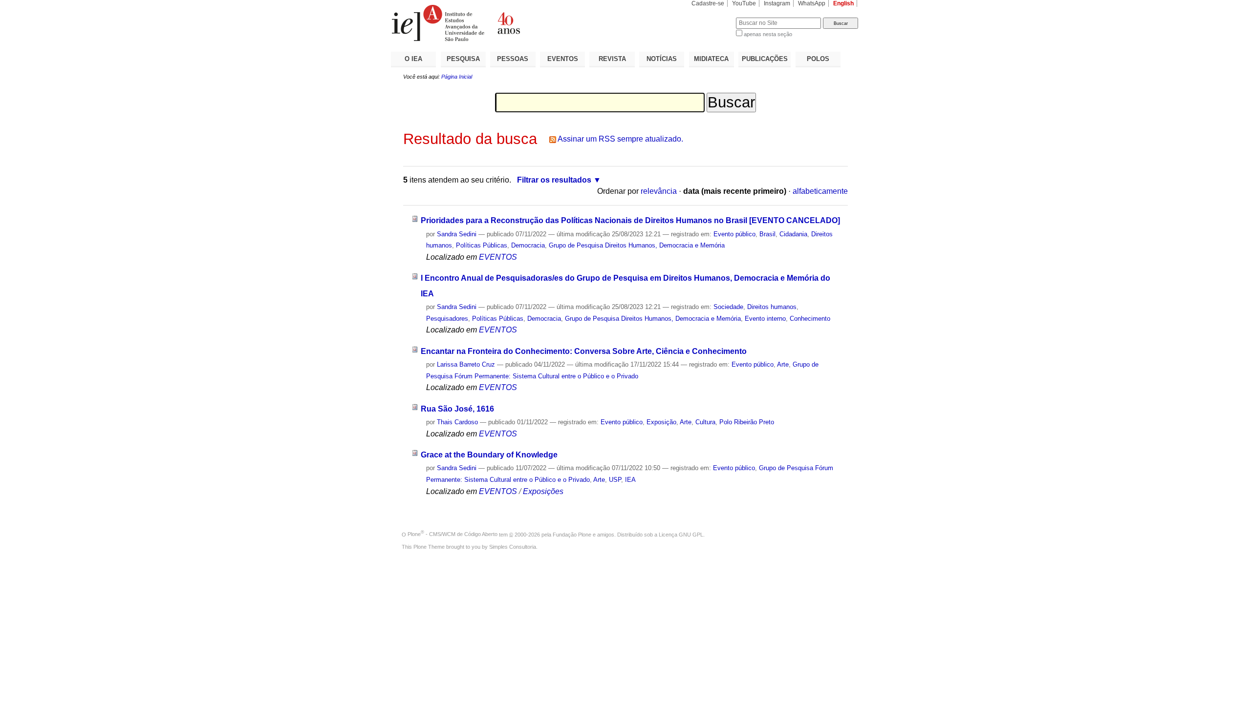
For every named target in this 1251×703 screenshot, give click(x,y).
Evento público (734, 234)
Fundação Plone (572, 534)
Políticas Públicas (481, 245)
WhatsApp (811, 3)
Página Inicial (456, 77)
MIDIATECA (711, 58)
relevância (659, 191)
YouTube (744, 3)
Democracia (528, 245)
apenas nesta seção (768, 34)
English (843, 3)
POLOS (818, 58)
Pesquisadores (447, 318)
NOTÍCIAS (662, 58)
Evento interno (765, 318)
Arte (783, 364)
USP (615, 479)
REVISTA (612, 58)
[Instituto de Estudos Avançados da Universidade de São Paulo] (508, 23)
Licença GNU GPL (681, 534)
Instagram (777, 3)
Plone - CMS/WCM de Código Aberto (452, 534)
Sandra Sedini (456, 234)
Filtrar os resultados (554, 180)
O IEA (413, 58)
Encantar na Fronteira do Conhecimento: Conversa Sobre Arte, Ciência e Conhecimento (584, 351)
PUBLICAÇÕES (765, 58)
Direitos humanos (772, 306)
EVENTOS (562, 58)
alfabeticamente (820, 191)
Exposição (661, 422)
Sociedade (728, 306)
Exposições (543, 491)
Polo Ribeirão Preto (746, 422)
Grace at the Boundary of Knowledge (489, 455)
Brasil (767, 234)
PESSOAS (512, 58)
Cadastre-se (707, 3)
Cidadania (793, 234)
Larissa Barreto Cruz (466, 364)
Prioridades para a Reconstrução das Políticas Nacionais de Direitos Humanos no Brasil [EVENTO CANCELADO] (630, 220)
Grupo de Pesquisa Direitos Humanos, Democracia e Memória (637, 245)
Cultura (705, 422)
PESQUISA (463, 58)
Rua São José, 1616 (457, 409)
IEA (630, 479)
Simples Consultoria (512, 547)
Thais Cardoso (457, 422)
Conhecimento (810, 318)
